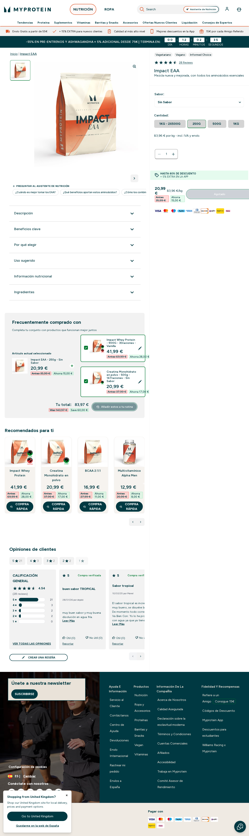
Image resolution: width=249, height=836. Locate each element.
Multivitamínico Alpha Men (129, 473)
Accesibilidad (166, 762)
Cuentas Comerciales (172, 743)
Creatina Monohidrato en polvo (56, 475)
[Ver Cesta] (239, 9)
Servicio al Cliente (117, 703)
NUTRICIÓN (83, 9)
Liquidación (189, 22)
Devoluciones (119, 740)
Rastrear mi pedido (117, 768)
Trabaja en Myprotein (172, 771)
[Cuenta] (227, 9)
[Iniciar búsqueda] (142, 9)
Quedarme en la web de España (37, 825)
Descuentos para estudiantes (214, 732)
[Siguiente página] (141, 656)
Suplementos (63, 22)
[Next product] (141, 522)
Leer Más (68, 620)
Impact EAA (28, 53)
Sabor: (159, 94)
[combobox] (178, 9)
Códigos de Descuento (218, 710)
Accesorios (130, 22)
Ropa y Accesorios (142, 707)
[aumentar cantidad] (173, 154)
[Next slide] (144, 483)
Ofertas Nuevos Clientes (160, 22)
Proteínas (141, 720)
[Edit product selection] (140, 348)
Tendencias (25, 22)
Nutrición (141, 695)
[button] (240, 827)
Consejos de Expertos (217, 22)
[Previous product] (133, 522)
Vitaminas (83, 22)
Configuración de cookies (28, 766)
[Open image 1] (20, 70)
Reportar (68, 643)
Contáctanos (119, 715)
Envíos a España (115, 784)
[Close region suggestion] (67, 795)
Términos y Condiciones (174, 734)
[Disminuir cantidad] (159, 154)
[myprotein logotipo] (27, 9)
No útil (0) (96, 637)
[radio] (170, 124)
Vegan (138, 745)
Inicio (14, 53)
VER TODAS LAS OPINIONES (32, 643)
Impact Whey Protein (20, 473)
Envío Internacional (119, 753)
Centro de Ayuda (117, 728)
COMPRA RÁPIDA (22, 506)
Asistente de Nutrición (203, 9)
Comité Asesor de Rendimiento (170, 784)
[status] (166, 154)
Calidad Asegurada (170, 709)
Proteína (43, 22)
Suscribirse (24, 694)
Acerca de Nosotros (171, 699)
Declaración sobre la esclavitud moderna (171, 721)
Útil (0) (71, 638)
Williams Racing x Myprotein (214, 748)
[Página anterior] (133, 656)
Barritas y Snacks (106, 22)
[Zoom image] (134, 66)
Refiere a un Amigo (218, 698)
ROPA (109, 9)
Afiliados (163, 752)
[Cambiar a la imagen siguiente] (134, 178)
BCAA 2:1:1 (93, 470)
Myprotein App (212, 720)
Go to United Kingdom (37, 816)
